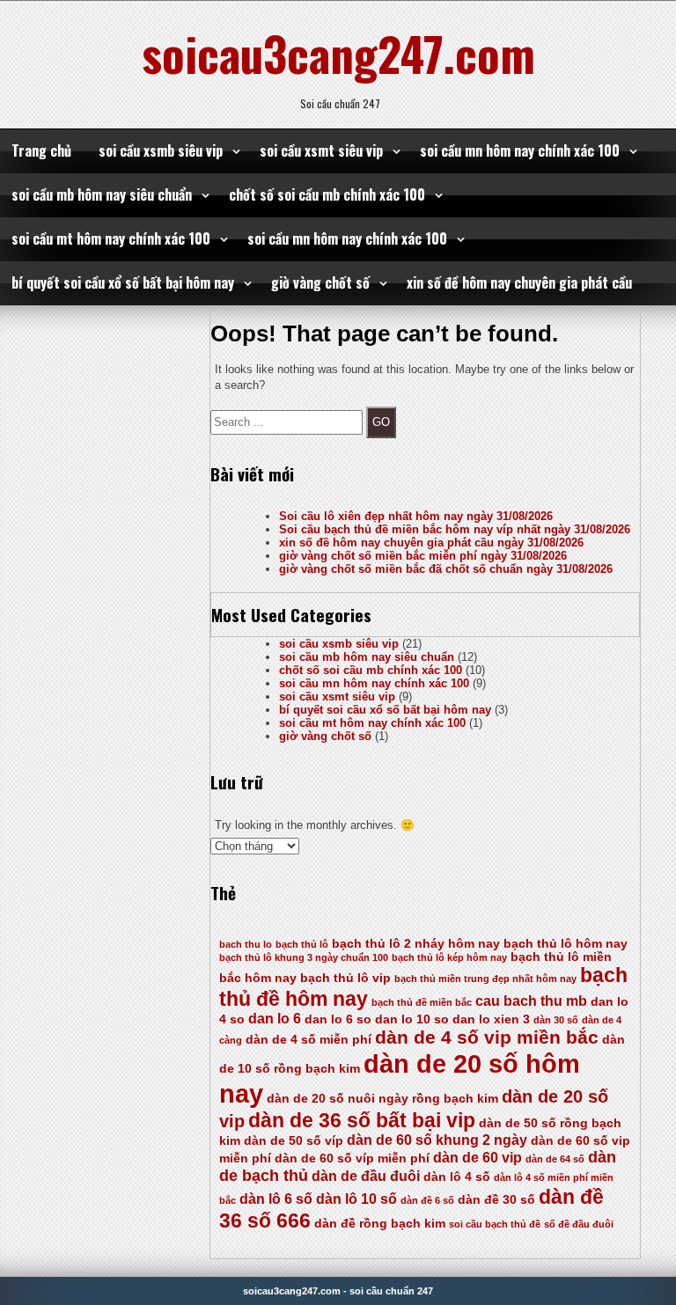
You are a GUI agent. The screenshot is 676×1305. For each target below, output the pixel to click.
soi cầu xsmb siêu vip (161, 150)
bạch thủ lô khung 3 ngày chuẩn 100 (303, 957)
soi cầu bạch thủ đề (494, 1224)
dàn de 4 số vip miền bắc (487, 1037)
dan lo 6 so (338, 1019)
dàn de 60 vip (477, 1157)
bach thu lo (245, 944)
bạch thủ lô (302, 944)
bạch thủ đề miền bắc (421, 1002)
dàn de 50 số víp (293, 1140)
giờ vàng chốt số (320, 282)
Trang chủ (41, 150)
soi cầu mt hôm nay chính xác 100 (110, 238)
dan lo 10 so (412, 1019)
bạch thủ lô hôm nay (565, 943)
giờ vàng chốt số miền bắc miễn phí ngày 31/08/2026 (423, 555)
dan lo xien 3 (491, 1019)
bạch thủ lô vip (345, 978)
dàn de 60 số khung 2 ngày (437, 1140)
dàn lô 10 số (356, 1198)
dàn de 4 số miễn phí (308, 1039)
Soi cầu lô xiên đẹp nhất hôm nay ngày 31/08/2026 (416, 516)
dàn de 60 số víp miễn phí (352, 1158)
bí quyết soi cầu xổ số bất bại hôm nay (122, 282)
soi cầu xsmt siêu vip (321, 150)
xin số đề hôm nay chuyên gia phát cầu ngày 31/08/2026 (431, 542)
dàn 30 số (555, 1020)
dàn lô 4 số (456, 1177)
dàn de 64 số (554, 1159)
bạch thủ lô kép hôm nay (449, 957)
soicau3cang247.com (338, 52)
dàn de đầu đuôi (366, 1176)
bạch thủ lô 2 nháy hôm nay (416, 943)
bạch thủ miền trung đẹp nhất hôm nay (485, 978)
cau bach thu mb (531, 1000)
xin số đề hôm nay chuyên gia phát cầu (519, 282)
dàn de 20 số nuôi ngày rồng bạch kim (382, 1098)
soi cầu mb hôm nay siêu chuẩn (101, 194)
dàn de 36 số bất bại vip (361, 1120)
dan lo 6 (274, 1018)
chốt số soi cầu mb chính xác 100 (327, 194)
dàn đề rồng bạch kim (379, 1223)
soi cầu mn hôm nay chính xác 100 (520, 150)
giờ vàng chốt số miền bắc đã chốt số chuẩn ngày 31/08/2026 (446, 569)
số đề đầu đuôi (579, 1224)
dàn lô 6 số (275, 1198)
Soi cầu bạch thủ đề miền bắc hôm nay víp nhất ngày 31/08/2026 (454, 529)
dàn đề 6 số (427, 1200)
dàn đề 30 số (496, 1199)
